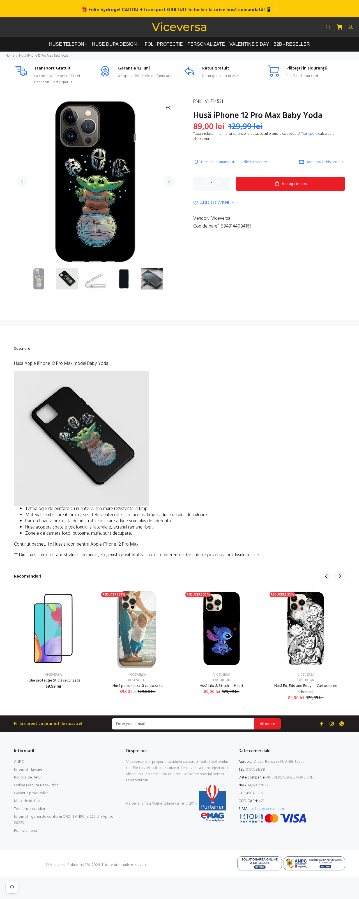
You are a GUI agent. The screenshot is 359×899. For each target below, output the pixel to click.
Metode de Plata (28, 801)
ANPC (19, 762)
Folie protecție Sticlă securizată (53, 680)
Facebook (221, 680)
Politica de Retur (28, 777)
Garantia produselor (31, 793)
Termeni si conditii (29, 809)
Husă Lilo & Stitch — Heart (221, 686)
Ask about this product (326, 162)
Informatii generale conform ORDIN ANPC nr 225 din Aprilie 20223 (63, 820)
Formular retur (25, 831)
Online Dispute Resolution (36, 785)
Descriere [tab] (22, 349)
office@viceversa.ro (269, 809)
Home (10, 56)
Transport (309, 134)
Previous (22, 181)
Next (168, 181)
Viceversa (220, 218)
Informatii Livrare (28, 769)
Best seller (137, 680)
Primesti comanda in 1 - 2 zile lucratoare (234, 162)
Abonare (267, 724)
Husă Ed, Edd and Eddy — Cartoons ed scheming (305, 689)
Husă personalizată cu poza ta (137, 686)
